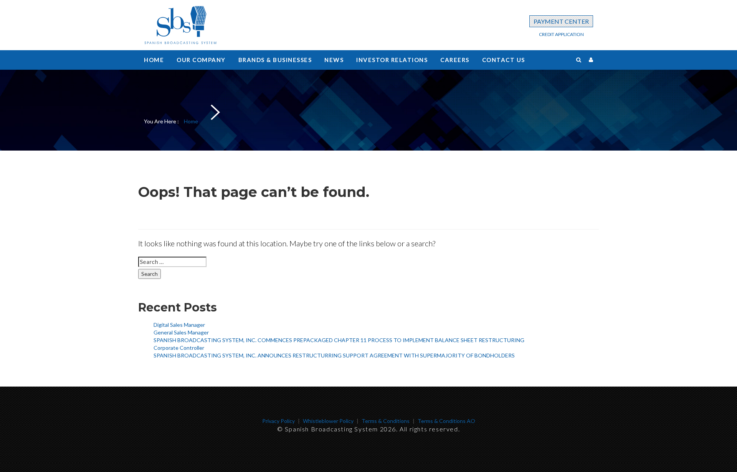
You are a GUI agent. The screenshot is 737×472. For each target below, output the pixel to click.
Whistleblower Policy (328, 421)
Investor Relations (392, 59)
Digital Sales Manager (179, 324)
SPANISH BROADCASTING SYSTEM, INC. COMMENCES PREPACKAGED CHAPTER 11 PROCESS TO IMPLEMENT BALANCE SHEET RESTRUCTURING (339, 340)
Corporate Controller (179, 347)
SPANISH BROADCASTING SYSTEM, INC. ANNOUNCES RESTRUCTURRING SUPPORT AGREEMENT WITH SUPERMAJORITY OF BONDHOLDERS (334, 355)
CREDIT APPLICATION (561, 34)
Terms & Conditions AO (446, 421)
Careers (454, 59)
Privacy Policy (278, 421)
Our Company (201, 59)
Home (154, 59)
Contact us (503, 59)
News (334, 59)
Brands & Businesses (275, 59)
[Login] (591, 59)
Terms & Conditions (386, 421)
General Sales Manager (181, 332)
